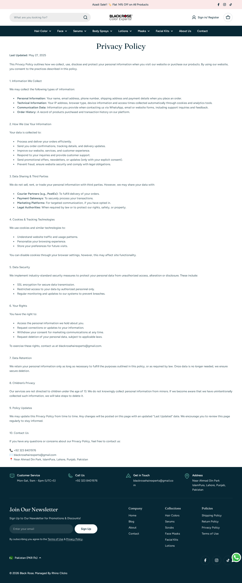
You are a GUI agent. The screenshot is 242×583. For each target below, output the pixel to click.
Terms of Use (55, 539)
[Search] (85, 17)
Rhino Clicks (59, 573)
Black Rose (27, 573)
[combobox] (50, 17)
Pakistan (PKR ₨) (26, 558)
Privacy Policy (74, 539)
